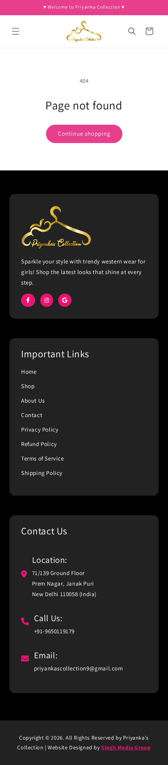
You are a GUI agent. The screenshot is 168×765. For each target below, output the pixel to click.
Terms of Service (42, 458)
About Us (33, 400)
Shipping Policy (42, 473)
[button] (15, 31)
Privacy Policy (39, 429)
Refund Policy (39, 444)
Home (28, 371)
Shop (27, 386)
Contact (31, 415)
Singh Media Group (125, 747)
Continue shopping (84, 133)
